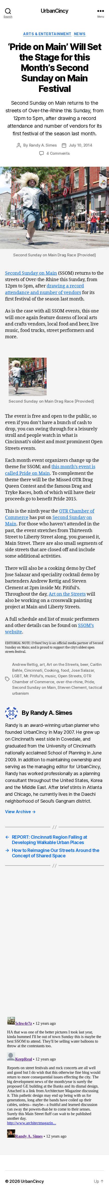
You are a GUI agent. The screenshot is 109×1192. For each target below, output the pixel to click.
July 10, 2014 (80, 145)
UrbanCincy (54, 11)
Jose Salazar (82, 670)
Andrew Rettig (25, 664)
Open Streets (70, 675)
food (65, 670)
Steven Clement (72, 687)
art (42, 664)
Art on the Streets (67, 594)
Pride (89, 681)
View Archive (20, 811)
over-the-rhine (69, 681)
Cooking (51, 670)
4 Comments (57, 153)
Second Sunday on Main (31, 273)
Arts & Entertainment (47, 34)
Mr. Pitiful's (33, 675)
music (50, 675)
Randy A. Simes (43, 145)
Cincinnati (33, 670)
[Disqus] (54, 948)
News (80, 34)
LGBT (17, 675)
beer (84, 664)
